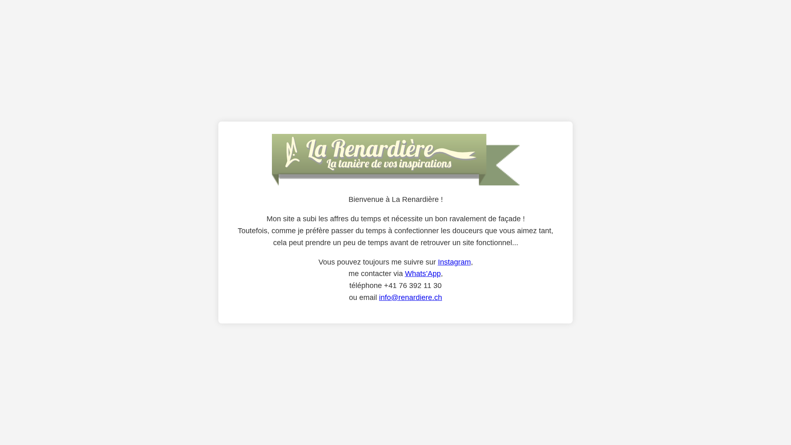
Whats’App (423, 273)
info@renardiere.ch (410, 297)
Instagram (454, 262)
